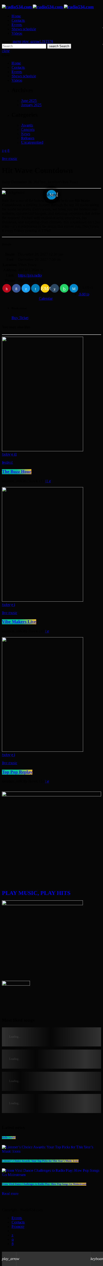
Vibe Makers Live (19, 621)
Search (59, 46)
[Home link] (48, 7)
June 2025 (29, 101)
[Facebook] (12, 1244)
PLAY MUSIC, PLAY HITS (36, 893)
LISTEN (37, 41)
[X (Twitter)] (12, 1235)
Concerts (27, 129)
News (25, 134)
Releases (27, 138)
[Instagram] (12, 1239)
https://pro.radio (30, 275)
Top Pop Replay (17, 772)
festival (7, 462)
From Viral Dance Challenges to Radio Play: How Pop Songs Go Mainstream (44, 1184)
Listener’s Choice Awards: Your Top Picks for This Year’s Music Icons (40, 1161)
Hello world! (9, 1137)
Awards (27, 125)
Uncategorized (32, 142)
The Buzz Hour (16, 471)
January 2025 (31, 105)
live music (9, 159)
